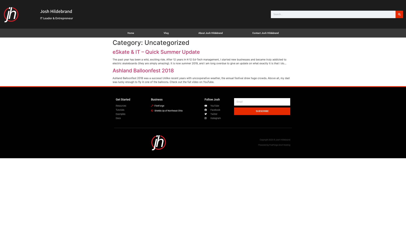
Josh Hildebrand (56, 11)
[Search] (399, 14)
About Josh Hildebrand (210, 33)
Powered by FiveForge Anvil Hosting (274, 145)
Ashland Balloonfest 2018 (143, 70)
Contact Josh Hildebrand (265, 33)
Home (131, 33)
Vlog (166, 33)
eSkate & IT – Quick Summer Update (156, 52)
